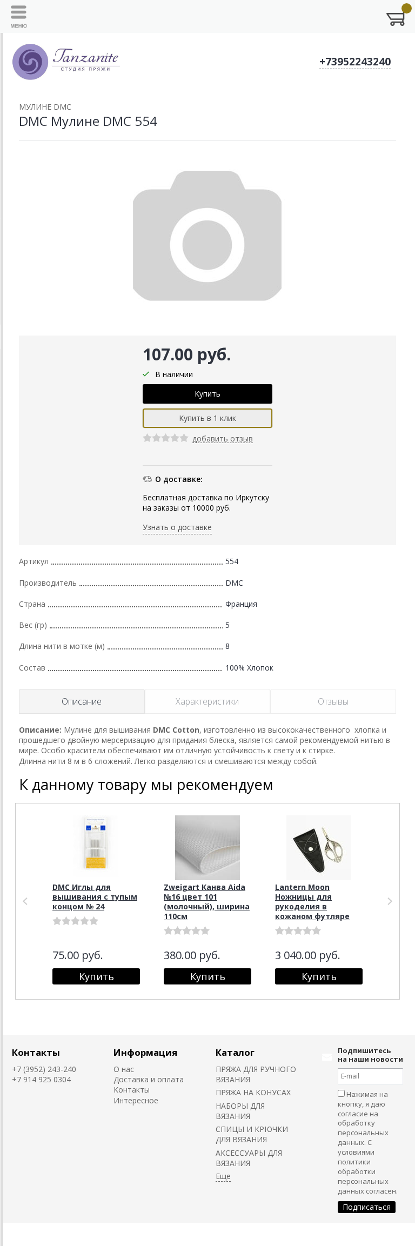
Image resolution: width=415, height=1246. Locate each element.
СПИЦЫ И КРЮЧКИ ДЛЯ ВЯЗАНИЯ (252, 1134)
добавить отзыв (222, 439)
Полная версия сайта (51, 1233)
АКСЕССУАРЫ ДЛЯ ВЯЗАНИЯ (249, 1158)
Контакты (36, 1052)
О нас (123, 1069)
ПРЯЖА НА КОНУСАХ (253, 1092)
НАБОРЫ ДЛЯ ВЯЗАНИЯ (240, 1111)
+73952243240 (355, 62)
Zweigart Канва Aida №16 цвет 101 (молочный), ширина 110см (207, 901)
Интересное (135, 1100)
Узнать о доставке (177, 527)
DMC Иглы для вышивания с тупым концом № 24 (94, 897)
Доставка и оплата (148, 1079)
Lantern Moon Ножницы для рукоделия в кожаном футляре (312, 901)
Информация (145, 1052)
